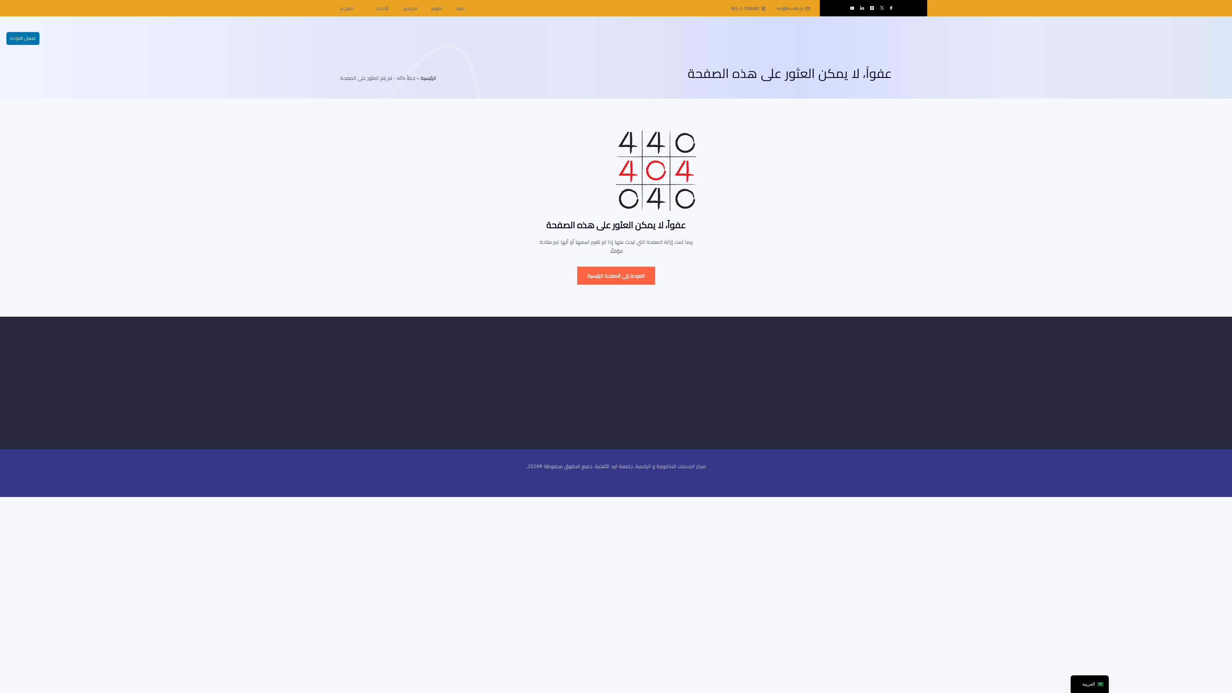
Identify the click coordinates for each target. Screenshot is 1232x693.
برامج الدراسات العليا (731, 370)
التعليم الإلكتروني (662, 370)
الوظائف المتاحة (663, 392)
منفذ (460, 8)
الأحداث (382, 8)
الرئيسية (428, 78)
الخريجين (410, 8)
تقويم (436, 8)
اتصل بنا (346, 8)
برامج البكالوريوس (733, 381)
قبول (818, 381)
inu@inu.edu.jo (790, 8)
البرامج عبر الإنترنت (733, 392)
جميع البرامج (811, 370)
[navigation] (1090, 684)
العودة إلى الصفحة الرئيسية (616, 275)
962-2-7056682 (745, 8)
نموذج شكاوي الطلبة (657, 381)
